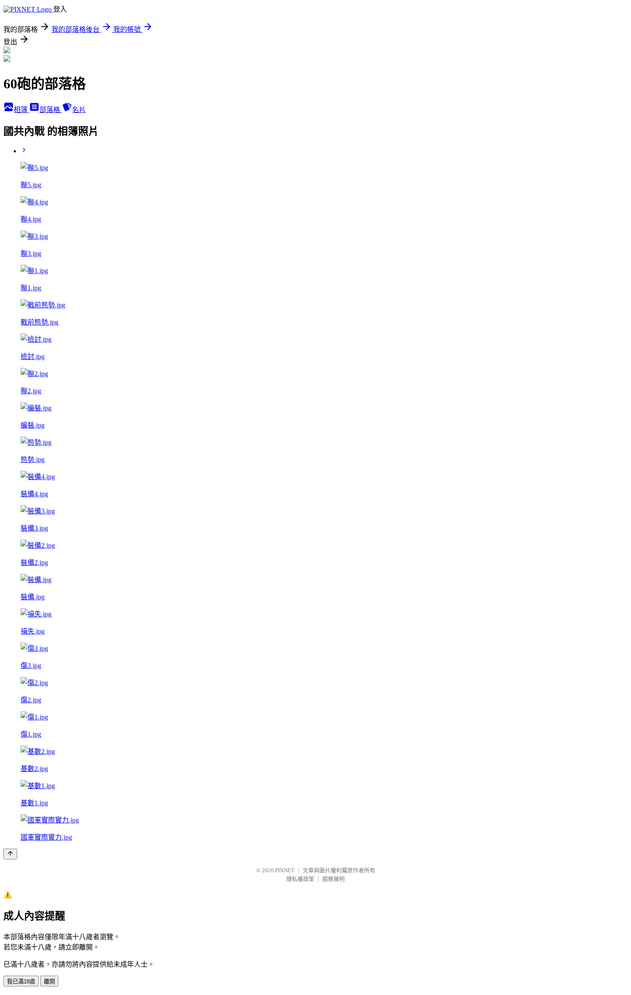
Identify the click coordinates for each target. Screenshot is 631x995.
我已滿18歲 (21, 981)
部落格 (50, 109)
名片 (79, 109)
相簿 (21, 109)
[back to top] (10, 854)
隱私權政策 (300, 879)
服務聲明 (333, 879)
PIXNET (284, 870)
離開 (49, 981)
